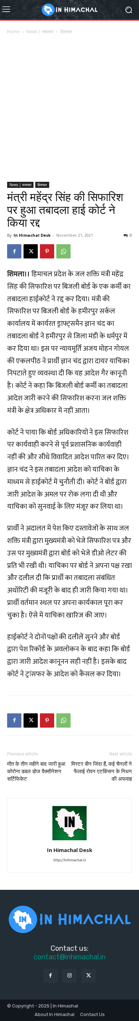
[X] (31, 251)
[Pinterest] (47, 251)
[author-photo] (69, 840)
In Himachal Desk (32, 235)
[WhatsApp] (63, 251)
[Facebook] (14, 251)
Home (13, 32)
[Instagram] (69, 976)
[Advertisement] (69, 108)
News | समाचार (39, 32)
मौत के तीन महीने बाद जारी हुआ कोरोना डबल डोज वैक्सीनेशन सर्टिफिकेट (36, 771)
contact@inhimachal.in (69, 957)
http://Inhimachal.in (69, 860)
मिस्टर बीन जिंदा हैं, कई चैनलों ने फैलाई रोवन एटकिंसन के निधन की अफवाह (101, 771)
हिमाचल (66, 32)
